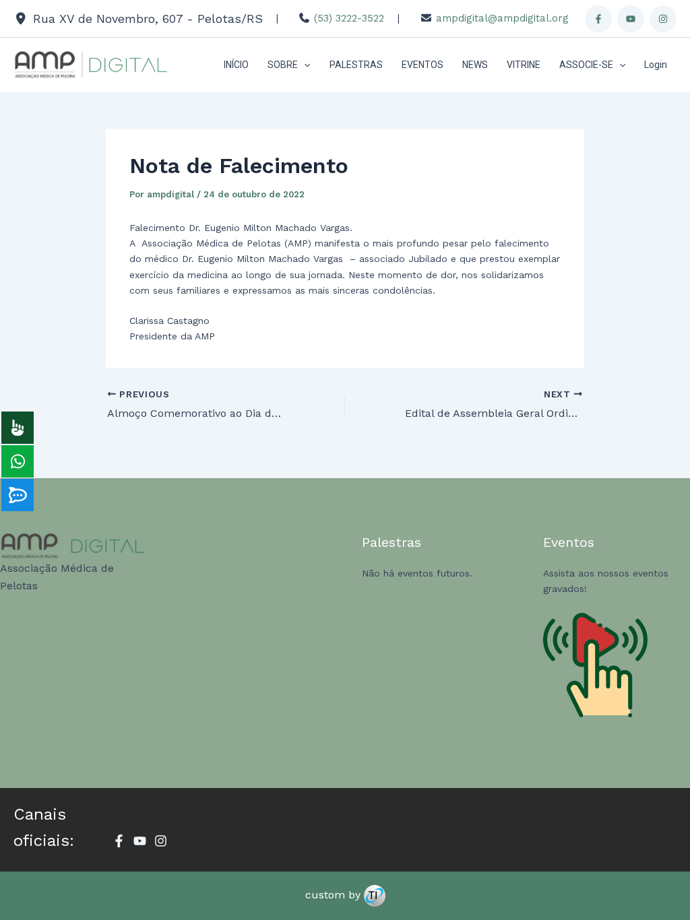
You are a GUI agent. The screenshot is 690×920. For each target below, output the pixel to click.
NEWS (475, 64)
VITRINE (523, 64)
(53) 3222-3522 (349, 18)
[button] (304, 65)
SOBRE (283, 64)
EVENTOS (422, 64)
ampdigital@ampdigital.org (502, 18)
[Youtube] (630, 18)
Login (655, 64)
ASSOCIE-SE (586, 64)
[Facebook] (598, 18)
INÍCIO (236, 64)
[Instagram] (663, 18)
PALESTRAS (356, 64)
